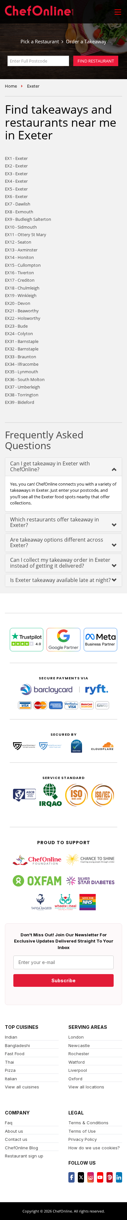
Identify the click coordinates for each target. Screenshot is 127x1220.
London (76, 1037)
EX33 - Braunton (20, 357)
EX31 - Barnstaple (21, 341)
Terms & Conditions (88, 1122)
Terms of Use (82, 1131)
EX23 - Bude (16, 326)
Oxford (75, 1078)
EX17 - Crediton (20, 280)
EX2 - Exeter (16, 166)
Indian (11, 1037)
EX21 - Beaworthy (22, 311)
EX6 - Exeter (16, 196)
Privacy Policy (82, 1139)
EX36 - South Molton (25, 379)
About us (14, 1131)
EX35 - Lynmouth (21, 372)
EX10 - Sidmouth (21, 227)
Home (11, 86)
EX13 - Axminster (21, 250)
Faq (8, 1122)
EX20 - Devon (17, 303)
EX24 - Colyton (19, 333)
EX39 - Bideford (19, 402)
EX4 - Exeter (16, 181)
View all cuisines (22, 1086)
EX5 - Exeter (16, 189)
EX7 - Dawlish (17, 204)
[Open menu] (117, 11)
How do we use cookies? (94, 1147)
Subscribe (63, 980)
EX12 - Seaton (18, 242)
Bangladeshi (17, 1045)
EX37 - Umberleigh (22, 387)
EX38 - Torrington (21, 395)
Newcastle (79, 1045)
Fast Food (14, 1053)
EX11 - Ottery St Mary (25, 234)
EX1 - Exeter (16, 158)
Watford (76, 1062)
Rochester (78, 1053)
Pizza (10, 1070)
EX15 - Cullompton (23, 265)
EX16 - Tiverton (19, 273)
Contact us (16, 1139)
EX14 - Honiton (19, 257)
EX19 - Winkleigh (20, 295)
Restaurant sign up (24, 1155)
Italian (11, 1078)
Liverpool (77, 1070)
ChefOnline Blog (21, 1147)
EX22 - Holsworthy (22, 318)
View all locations (86, 1086)
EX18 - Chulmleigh (22, 288)
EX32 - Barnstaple (21, 349)
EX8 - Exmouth (19, 212)
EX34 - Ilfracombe (21, 364)
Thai (9, 1062)
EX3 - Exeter (16, 174)
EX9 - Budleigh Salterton (28, 219)
